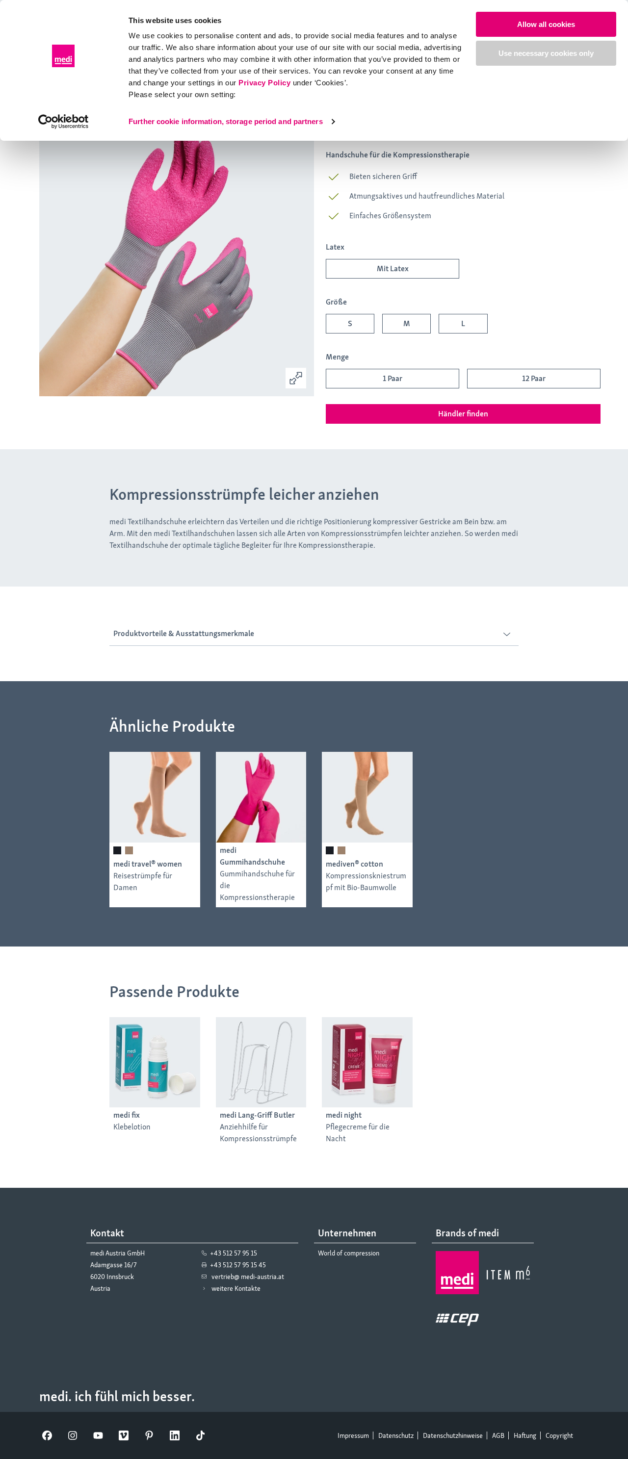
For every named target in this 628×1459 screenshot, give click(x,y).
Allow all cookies (546, 24)
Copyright (559, 1435)
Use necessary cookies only (546, 53)
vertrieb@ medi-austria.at (247, 1276)
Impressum (353, 1435)
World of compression (348, 1253)
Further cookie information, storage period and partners (226, 121)
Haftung (525, 1435)
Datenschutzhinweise (453, 1435)
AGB (498, 1435)
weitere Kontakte (236, 1288)
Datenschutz (396, 1435)
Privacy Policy (264, 82)
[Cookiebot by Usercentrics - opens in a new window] (63, 121)
